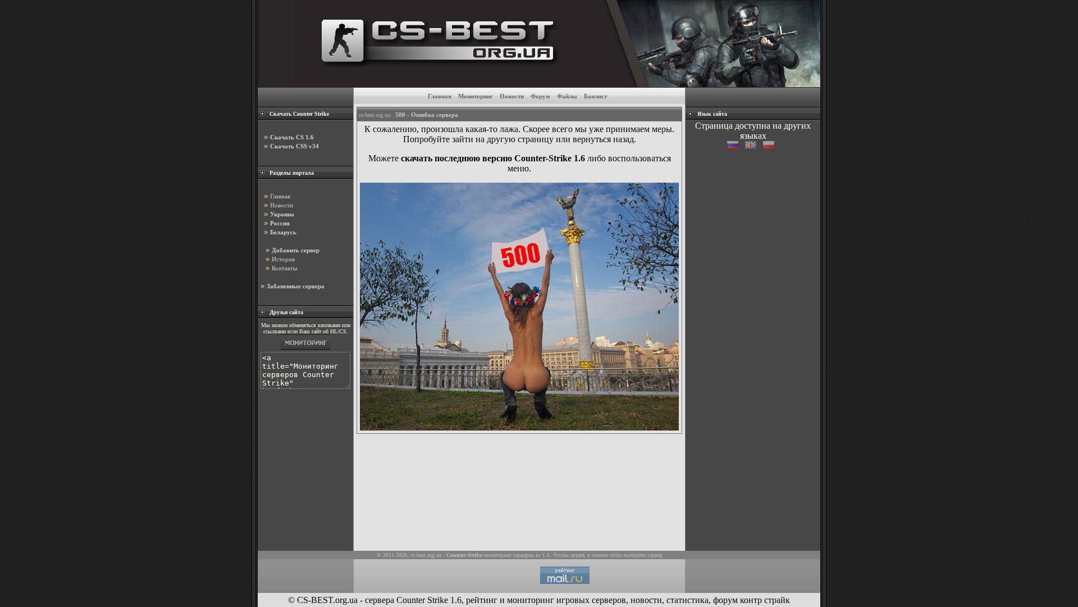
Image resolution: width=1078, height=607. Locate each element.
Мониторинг (475, 96)
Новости (512, 96)
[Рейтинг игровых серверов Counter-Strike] (557, 84)
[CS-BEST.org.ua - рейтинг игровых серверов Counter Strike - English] (754, 146)
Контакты (284, 268)
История (283, 259)
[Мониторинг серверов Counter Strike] (305, 350)
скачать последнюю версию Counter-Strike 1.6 (493, 158)
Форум (540, 96)
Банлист (595, 96)
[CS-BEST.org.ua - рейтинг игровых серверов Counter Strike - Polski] (771, 146)
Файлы (567, 96)
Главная (439, 96)
